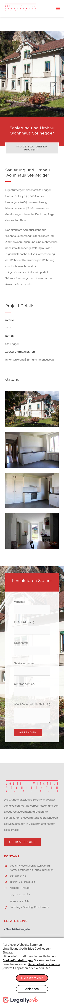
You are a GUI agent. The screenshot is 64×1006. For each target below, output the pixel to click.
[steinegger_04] (32, 392)
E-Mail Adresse (24, 622)
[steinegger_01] (32, 433)
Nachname (21, 642)
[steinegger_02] (32, 473)
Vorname (20, 601)
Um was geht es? (24, 684)
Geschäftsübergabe (18, 929)
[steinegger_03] (32, 514)
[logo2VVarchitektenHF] (21, 4)
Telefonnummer (24, 663)
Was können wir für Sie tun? (32, 704)
